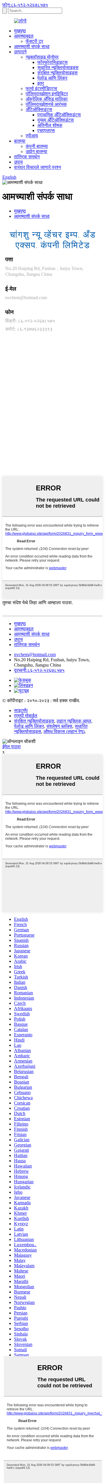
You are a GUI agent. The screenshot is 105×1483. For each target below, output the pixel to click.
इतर (40, 83)
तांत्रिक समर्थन (27, 156)
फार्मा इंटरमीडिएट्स (41, 88)
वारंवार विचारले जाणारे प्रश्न (37, 167)
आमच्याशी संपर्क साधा (32, 46)
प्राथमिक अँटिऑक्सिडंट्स (59, 114)
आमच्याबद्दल (24, 36)
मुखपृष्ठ (20, 30)
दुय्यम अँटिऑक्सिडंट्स (55, 120)
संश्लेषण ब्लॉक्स (59, 726)
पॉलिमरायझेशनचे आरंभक (46, 104)
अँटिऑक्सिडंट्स (39, 109)
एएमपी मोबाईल (25, 715)
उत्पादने (20, 51)
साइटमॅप (21, 710)
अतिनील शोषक (49, 125)
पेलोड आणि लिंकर (52, 78)
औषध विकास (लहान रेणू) (64, 731)
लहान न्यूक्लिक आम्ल (74, 720)
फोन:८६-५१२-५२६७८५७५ (25, 4)
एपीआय (32, 135)
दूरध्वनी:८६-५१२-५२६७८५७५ (39, 670)
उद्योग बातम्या (36, 151)
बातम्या (19, 141)
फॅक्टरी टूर (34, 41)
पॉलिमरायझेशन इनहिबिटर (47, 93)
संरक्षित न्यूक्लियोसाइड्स (57, 72)
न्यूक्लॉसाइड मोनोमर (42, 57)
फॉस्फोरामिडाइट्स (52, 62)
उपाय (18, 161)
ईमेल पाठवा (11, 746)
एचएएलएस (46, 130)
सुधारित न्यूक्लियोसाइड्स (57, 67)
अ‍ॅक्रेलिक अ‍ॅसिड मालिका (47, 99)
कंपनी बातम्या (37, 146)
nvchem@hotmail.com (26, 297)
